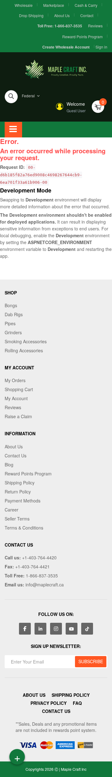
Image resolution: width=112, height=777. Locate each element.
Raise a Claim (18, 416)
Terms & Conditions (24, 528)
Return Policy (18, 491)
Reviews (95, 25)
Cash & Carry (86, 5)
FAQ (77, 703)
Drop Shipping (31, 15)
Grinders (13, 332)
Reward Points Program (82, 36)
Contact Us (15, 455)
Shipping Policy (20, 482)
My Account (16, 398)
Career (11, 509)
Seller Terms (17, 519)
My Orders (15, 380)
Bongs (11, 305)
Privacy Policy (48, 703)
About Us (62, 15)
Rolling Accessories (24, 350)
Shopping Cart (19, 389)
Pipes (10, 323)
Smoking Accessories (26, 341)
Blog (9, 464)
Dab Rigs (14, 314)
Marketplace (53, 5)
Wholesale (24, 5)
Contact (86, 15)
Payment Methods (22, 500)
